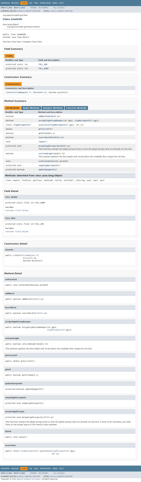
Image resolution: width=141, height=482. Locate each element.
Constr (28, 11)
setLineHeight (46, 153)
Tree (36, 3)
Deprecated (45, 3)
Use (30, 3)
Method (36, 11)
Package (15, 3)
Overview (5, 3)
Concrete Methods (76, 108)
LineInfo (10, 92)
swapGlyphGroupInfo (48, 165)
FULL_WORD (43, 68)
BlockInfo (38, 92)
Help (61, 3)
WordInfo (51, 116)
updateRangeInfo (47, 169)
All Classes (59, 8)
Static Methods (31, 108)
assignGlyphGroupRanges (51, 120)
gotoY (41, 133)
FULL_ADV (43, 64)
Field (20, 11)
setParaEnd (44, 161)
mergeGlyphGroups (47, 146)
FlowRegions (22, 92)
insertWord (44, 137)
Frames (33, 8)
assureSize (44, 125)
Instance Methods (53, 108)
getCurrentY (45, 129)
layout (42, 142)
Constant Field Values (17, 210)
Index (55, 3)
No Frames (43, 8)
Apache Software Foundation (29, 479)
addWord (42, 116)
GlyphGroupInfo (82, 120)
